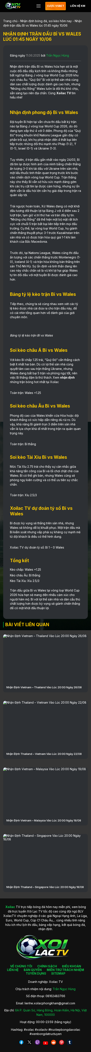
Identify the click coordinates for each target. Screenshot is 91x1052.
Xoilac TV (63, 93)
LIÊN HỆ (13, 970)
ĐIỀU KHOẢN (71, 966)
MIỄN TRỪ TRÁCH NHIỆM (65, 970)
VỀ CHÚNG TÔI (21, 966)
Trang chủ (10, 21)
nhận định (67, 377)
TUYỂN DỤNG (36, 973)
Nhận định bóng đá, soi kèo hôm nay (46, 21)
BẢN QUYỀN (33, 970)
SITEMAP (58, 973)
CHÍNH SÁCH (47, 966)
